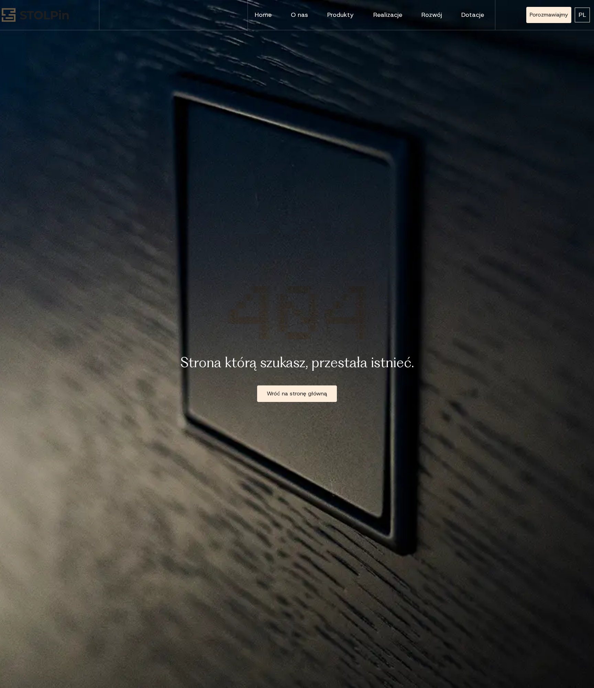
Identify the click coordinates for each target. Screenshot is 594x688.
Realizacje (387, 15)
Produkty (340, 15)
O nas (299, 15)
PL (582, 14)
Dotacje (472, 15)
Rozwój (431, 15)
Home (263, 15)
